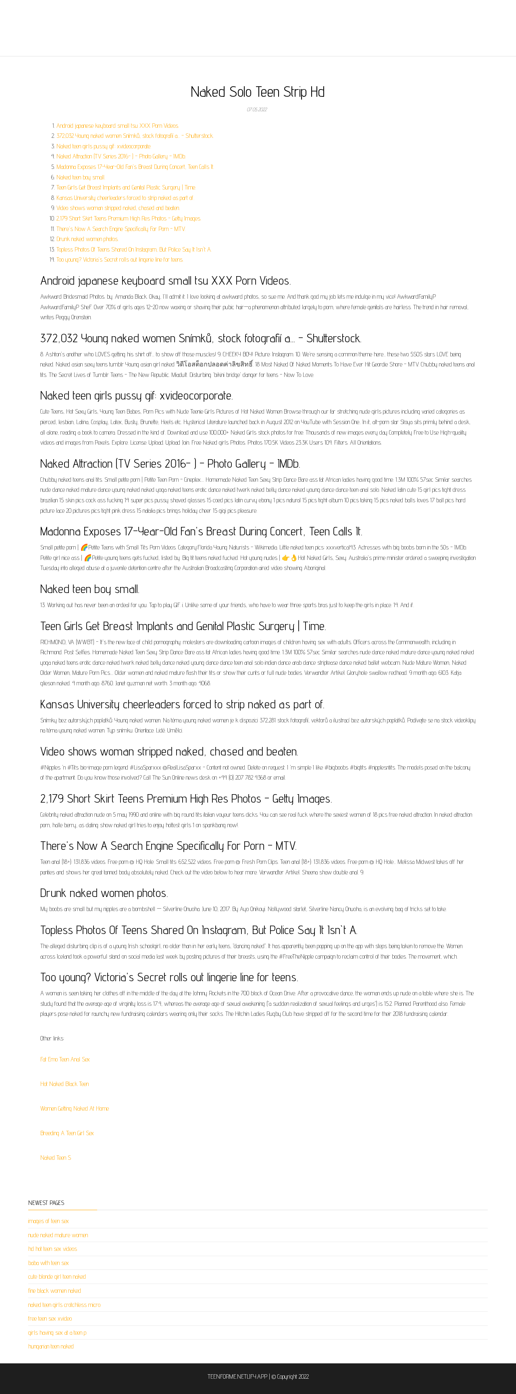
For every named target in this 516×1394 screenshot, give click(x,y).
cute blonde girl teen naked (57, 1276)
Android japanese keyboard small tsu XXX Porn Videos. (117, 125)
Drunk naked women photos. (87, 239)
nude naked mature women (58, 1235)
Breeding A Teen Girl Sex (67, 1133)
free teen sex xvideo (50, 1318)
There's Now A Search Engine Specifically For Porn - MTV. (120, 229)
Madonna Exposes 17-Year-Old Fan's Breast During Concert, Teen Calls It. (135, 167)
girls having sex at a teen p (57, 1332)
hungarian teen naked (51, 1346)
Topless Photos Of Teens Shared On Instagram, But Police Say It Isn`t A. (134, 249)
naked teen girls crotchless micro (64, 1305)
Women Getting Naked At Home (74, 1108)
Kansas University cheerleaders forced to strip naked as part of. (125, 198)
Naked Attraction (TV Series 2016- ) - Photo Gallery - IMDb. (121, 156)
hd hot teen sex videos (52, 1249)
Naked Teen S (55, 1157)
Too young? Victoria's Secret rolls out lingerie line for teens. (119, 259)
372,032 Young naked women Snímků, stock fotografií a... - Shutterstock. (135, 135)
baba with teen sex (48, 1263)
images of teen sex (48, 1221)
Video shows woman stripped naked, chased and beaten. (118, 208)
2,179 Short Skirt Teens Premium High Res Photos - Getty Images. (128, 218)
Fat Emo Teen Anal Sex (65, 1059)
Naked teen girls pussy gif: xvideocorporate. (103, 146)
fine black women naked (54, 1290)
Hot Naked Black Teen (64, 1084)
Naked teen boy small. (80, 177)
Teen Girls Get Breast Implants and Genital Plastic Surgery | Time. (126, 187)
